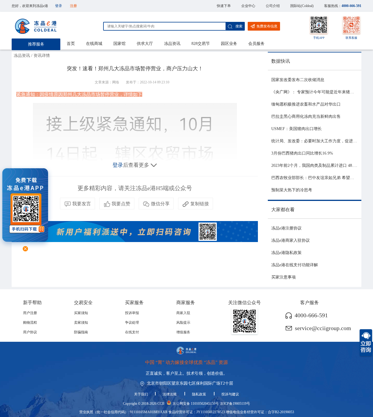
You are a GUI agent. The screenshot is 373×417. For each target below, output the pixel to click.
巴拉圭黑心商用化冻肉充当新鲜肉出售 (306, 116)
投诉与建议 (230, 394)
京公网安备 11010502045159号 (196, 404)
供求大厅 (145, 43)
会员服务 (256, 43)
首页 (71, 43)
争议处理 (132, 322)
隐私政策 (199, 394)
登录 (58, 6)
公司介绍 (273, 6)
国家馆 (119, 43)
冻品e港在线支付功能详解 (294, 265)
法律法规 (170, 394)
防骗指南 (81, 332)
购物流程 (30, 322)
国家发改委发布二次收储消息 (297, 80)
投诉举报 (132, 313)
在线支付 (132, 332)
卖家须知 (81, 322)
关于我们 (141, 394)
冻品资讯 (172, 43)
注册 (73, 6)
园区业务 (229, 43)
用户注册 (30, 313)
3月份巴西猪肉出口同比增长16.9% (302, 153)
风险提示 (183, 322)
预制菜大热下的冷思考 (291, 190)
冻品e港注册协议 (286, 228)
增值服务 (183, 332)
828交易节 (200, 43)
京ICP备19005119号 (235, 404)
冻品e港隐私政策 (286, 252)
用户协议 (30, 332)
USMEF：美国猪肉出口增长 (296, 129)
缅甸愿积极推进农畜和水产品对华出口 (306, 104)
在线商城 (94, 43)
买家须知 (81, 313)
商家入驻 (183, 313)
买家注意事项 (283, 277)
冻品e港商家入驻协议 (290, 240)
